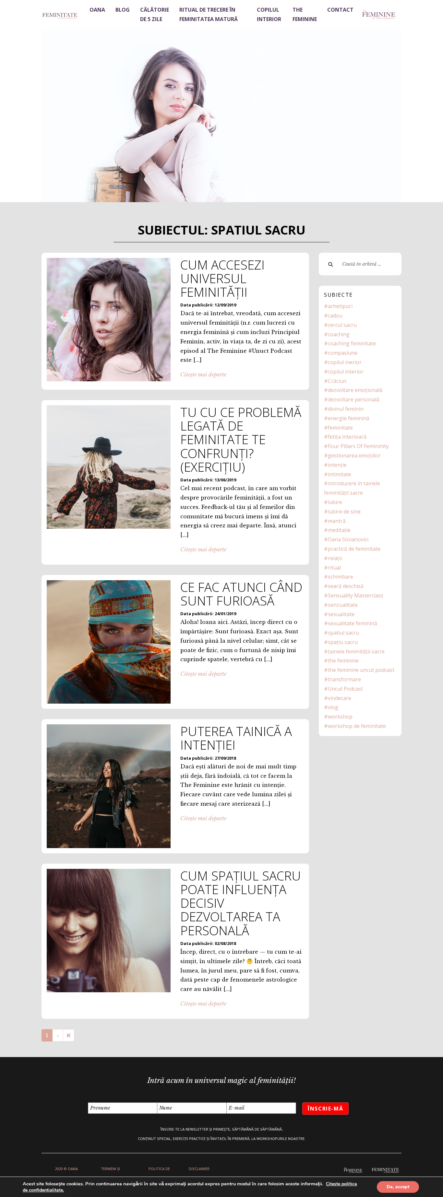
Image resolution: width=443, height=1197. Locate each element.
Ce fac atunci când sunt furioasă (241, 594)
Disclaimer (199, 1168)
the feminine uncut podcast (361, 669)
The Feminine (305, 14)
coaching (339, 334)
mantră (337, 520)
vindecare (339, 698)
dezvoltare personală (353, 399)
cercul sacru (342, 324)
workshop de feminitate (357, 726)
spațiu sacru (343, 642)
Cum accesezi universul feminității (222, 278)
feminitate (340, 427)
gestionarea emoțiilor (354, 455)
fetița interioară (347, 436)
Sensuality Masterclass (355, 595)
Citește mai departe (203, 374)
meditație (339, 530)
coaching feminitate (352, 343)
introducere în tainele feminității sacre (352, 488)
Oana (97, 9)
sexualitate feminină (352, 623)
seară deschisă (346, 586)
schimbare (340, 576)
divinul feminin (346, 408)
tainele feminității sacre (356, 651)
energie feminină (348, 418)
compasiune (342, 352)
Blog (122, 9)
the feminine (343, 660)
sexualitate (341, 614)
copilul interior (346, 371)
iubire (335, 502)
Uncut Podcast (345, 688)
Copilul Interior (269, 14)
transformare (344, 679)
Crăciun (337, 381)
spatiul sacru (343, 632)
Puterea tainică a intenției (236, 738)
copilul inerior (345, 362)
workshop (340, 716)
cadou (335, 315)
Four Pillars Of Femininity (358, 446)
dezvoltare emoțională (355, 390)
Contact (340, 9)
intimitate (339, 474)
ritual (334, 567)
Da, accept (398, 1187)
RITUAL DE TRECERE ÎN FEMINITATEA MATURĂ (208, 14)
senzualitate (343, 604)
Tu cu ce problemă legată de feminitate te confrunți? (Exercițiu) (240, 439)
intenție (337, 464)
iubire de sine (344, 511)
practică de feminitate (354, 548)
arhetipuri (340, 306)
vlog (333, 707)
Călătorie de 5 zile (154, 14)
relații (335, 558)
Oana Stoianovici (348, 539)
